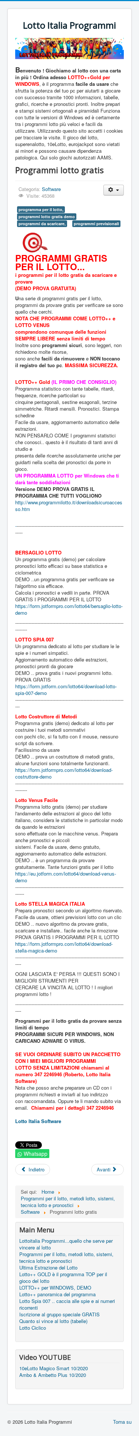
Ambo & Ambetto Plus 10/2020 (52, 1375)
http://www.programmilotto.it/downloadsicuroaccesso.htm (68, 505)
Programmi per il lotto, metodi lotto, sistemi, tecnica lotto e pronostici (66, 1257)
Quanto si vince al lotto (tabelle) (53, 1321)
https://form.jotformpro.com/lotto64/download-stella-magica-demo (64, 947)
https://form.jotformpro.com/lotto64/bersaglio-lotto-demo (69, 609)
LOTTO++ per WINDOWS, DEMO (55, 1287)
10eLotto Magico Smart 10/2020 (53, 1368)
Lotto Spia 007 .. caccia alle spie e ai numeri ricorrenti (67, 1304)
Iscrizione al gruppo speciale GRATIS (59, 1314)
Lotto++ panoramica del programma (57, 1294)
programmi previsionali (96, 223)
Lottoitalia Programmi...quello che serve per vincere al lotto (66, 1244)
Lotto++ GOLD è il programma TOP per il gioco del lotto (63, 1277)
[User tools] (113, 190)
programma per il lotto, (41, 209)
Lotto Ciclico (32, 1328)
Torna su (122, 1421)
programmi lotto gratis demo (47, 216)
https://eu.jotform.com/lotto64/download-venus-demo (65, 877)
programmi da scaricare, (42, 223)
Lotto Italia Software (38, 1121)
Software (51, 189)
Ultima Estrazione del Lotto (48, 1267)
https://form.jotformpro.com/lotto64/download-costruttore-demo (64, 773)
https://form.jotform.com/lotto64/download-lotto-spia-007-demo (66, 689)
